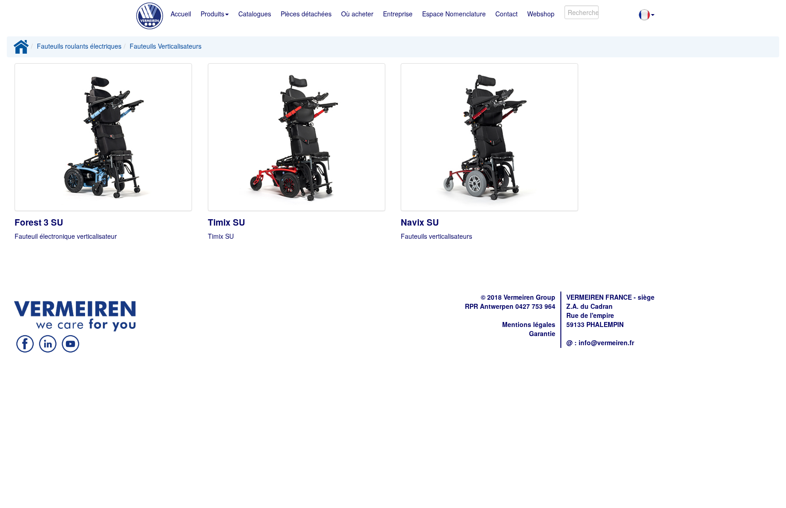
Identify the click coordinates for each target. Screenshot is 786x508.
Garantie (542, 333)
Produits (212, 13)
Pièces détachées (306, 13)
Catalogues (254, 13)
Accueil (181, 13)
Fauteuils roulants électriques (79, 45)
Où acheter (357, 13)
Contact (506, 13)
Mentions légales (528, 324)
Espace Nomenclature (454, 13)
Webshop (540, 13)
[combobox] (581, 12)
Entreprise (398, 13)
